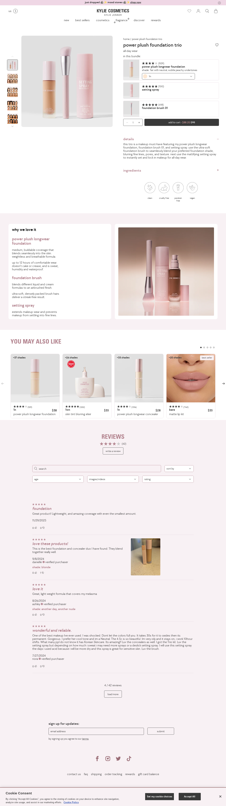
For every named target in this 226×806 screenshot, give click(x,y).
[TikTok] (128, 760)
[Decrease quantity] (126, 122)
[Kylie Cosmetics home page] (113, 12)
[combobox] (168, 76)
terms (85, 738)
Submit (161, 731)
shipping (96, 774)
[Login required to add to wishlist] (217, 45)
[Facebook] (97, 760)
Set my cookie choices (159, 796)
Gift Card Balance (148, 774)
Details (128, 139)
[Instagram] (107, 760)
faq (86, 774)
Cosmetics (102, 20)
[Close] (220, 796)
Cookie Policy (71, 802)
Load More (113, 694)
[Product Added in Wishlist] (189, 11)
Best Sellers (82, 20)
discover (139, 20)
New (66, 20)
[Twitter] (118, 760)
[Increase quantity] (140, 122)
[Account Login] (198, 11)
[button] (207, 11)
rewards (156, 20)
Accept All (189, 796)
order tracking (113, 774)
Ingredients (132, 170)
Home (126, 39)
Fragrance (121, 20)
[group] (113, 2)
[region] (113, 386)
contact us (74, 774)
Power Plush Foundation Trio (147, 39)
